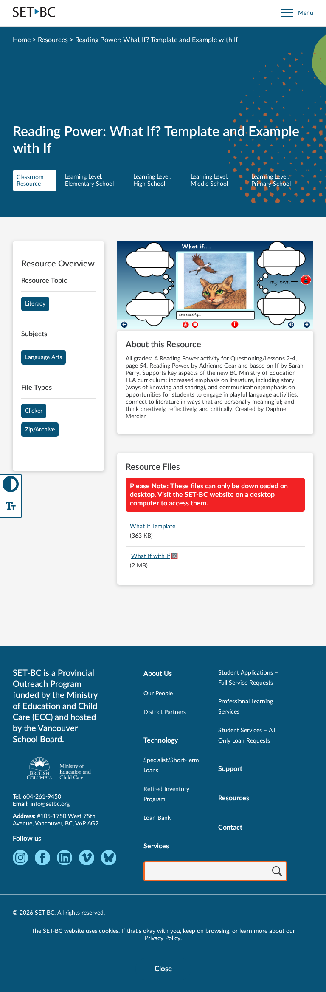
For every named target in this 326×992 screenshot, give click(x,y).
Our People (158, 694)
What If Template (152, 527)
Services (156, 846)
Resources (53, 40)
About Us (157, 673)
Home (22, 40)
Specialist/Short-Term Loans (171, 765)
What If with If (150, 556)
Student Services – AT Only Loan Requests (247, 736)
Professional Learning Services (245, 707)
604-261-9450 (42, 797)
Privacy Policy (162, 938)
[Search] (277, 872)
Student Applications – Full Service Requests (248, 678)
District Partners (164, 712)
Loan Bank (157, 818)
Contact (230, 827)
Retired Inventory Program (166, 794)
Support (230, 768)
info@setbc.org (50, 804)
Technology (160, 740)
